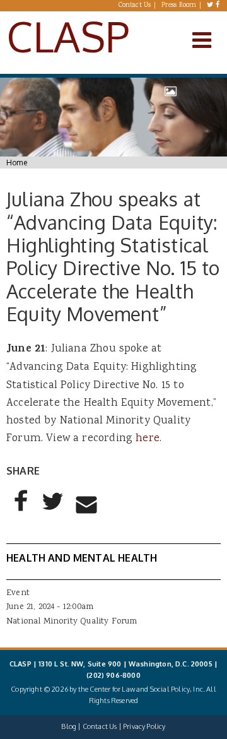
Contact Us (135, 6)
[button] (21, 511)
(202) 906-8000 (113, 675)
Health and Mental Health (81, 558)
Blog (68, 726)
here (148, 438)
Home (16, 162)
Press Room (179, 6)
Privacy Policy (144, 726)
